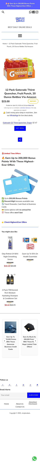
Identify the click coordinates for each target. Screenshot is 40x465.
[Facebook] (34, 12)
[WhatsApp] (30, 12)
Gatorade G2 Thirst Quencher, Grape (17, 123)
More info (31, 105)
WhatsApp (14, 115)
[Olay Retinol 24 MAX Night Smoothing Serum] (10, 243)
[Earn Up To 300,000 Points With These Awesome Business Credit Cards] (10, 327)
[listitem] (10, 338)
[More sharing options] (20, 140)
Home (6, 404)
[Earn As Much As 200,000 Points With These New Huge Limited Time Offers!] (29, 327)
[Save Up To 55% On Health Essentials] (30, 243)
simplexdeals (26, 413)
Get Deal (20, 128)
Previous (4, 340)
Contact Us (20, 407)
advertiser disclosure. (25, 107)
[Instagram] (37, 12)
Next (35, 340)
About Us (19, 404)
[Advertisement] (20, 372)
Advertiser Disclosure (33, 403)
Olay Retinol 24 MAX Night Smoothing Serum (10, 256)
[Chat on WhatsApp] (34, 459)
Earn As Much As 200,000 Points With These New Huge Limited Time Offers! (29, 342)
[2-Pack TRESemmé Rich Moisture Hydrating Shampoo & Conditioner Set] (10, 279)
